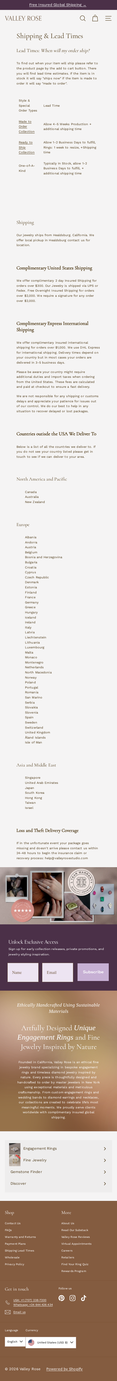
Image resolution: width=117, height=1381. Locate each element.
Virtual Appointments (76, 1243)
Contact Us (12, 1223)
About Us (67, 1223)
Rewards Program (73, 1271)
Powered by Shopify (64, 1369)
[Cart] (95, 18)
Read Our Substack (74, 1230)
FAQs (8, 1230)
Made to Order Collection (27, 126)
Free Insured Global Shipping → (57, 5)
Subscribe (93, 972)
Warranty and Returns (20, 1236)
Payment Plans (15, 1243)
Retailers (67, 1257)
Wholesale (12, 1257)
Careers (66, 1250)
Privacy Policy (14, 1264)
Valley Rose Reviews (75, 1236)
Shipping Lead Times (19, 1250)
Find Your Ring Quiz (74, 1264)
